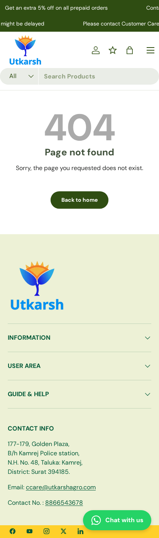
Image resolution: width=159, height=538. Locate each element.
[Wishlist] (112, 50)
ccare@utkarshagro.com (61, 487)
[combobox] (79, 76)
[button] (129, 50)
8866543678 (64, 503)
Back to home (79, 199)
